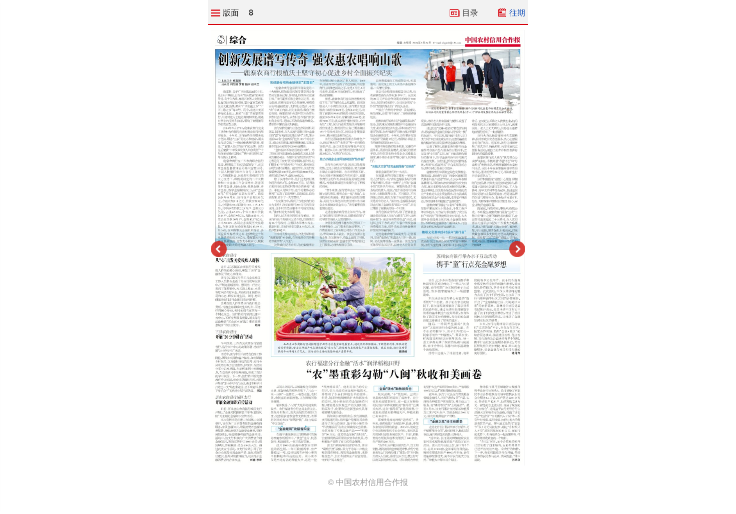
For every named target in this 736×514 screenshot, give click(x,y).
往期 (517, 12)
